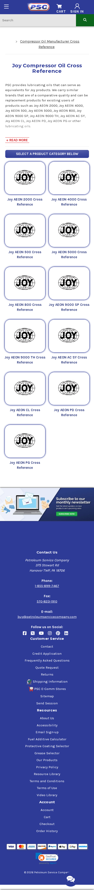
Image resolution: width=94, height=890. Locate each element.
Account (47, 810)
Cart (47, 817)
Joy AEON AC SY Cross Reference (69, 360)
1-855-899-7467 (47, 586)
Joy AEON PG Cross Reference (25, 465)
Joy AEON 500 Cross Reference (24, 254)
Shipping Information (50, 681)
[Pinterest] (60, 635)
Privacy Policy (47, 767)
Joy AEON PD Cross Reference (69, 412)
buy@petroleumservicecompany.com (47, 617)
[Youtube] (43, 635)
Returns (47, 674)
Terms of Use (47, 788)
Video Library (47, 795)
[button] (47, 858)
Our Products (47, 760)
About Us (47, 718)
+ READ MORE (17, 140)
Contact (47, 646)
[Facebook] (27, 635)
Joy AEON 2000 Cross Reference (24, 202)
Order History (47, 831)
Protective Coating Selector (47, 746)
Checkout (47, 824)
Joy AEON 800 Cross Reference (25, 307)
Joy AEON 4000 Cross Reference (69, 202)
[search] (85, 20)
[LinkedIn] (67, 635)
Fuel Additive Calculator (47, 739)
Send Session (47, 703)
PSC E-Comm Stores (50, 689)
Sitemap (47, 696)
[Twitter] (35, 635)
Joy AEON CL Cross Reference (25, 412)
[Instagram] (52, 635)
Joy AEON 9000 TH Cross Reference (25, 360)
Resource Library (47, 774)
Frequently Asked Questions (47, 660)
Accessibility (47, 725)
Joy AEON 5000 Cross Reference (69, 254)
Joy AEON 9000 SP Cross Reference (69, 307)
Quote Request (47, 667)
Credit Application (47, 653)
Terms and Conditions (47, 781)
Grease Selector (47, 753)
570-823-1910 (47, 601)
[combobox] (38, 20)
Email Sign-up (47, 732)
